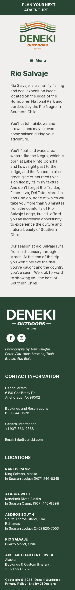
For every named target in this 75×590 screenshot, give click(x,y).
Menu (41, 60)
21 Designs (48, 583)
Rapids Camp (17, 469)
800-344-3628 (17, 413)
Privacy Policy (15, 583)
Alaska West (18, 494)
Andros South (19, 514)
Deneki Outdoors (37, 35)
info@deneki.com (29, 439)
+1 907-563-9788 (19, 429)
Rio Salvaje (16, 539)
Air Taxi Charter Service (29, 555)
